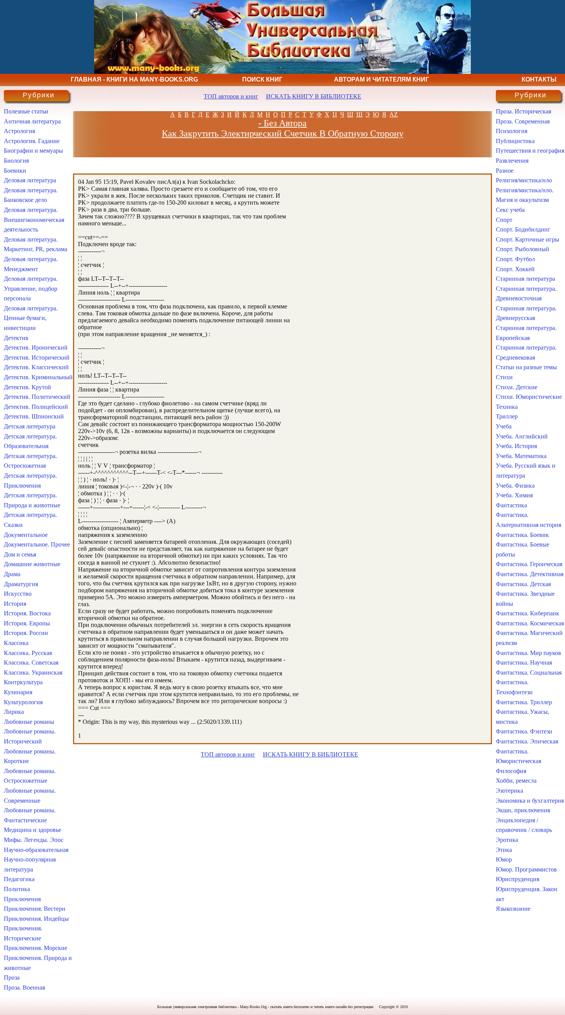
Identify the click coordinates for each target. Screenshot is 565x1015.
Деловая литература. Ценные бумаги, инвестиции (31, 318)
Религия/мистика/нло (524, 180)
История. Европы (27, 623)
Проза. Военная (24, 987)
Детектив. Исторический (37, 357)
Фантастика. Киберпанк (527, 613)
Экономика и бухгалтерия (530, 800)
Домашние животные (32, 564)
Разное (504, 170)
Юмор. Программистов (526, 869)
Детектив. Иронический (36, 347)
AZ (393, 114)
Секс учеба (510, 210)
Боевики (15, 170)
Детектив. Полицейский (36, 406)
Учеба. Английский (522, 436)
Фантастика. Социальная (529, 672)
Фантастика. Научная (524, 662)
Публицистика (515, 141)
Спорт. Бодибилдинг (523, 229)
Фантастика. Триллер (524, 702)
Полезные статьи (26, 111)
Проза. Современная (523, 121)
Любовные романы (29, 721)
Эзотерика (509, 790)
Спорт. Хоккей (515, 269)
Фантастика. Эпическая (527, 741)
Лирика (14, 711)
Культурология (23, 702)
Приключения (22, 899)
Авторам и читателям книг (381, 79)
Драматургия (21, 584)
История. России (26, 633)
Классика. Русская (28, 653)
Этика (504, 850)
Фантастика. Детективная (529, 574)
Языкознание (513, 908)
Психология (511, 131)
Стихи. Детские (516, 387)
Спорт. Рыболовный (522, 249)
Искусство (18, 593)
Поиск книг (262, 79)
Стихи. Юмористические (529, 396)
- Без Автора (282, 123)
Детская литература (29, 426)
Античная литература (32, 121)
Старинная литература (525, 278)
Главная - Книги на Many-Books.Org (134, 79)
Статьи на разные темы (526, 367)
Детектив (16, 338)
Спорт (504, 220)
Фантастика (511, 505)
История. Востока (27, 613)
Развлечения (512, 160)
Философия (511, 771)
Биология (16, 160)
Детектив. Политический (37, 396)
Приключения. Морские (35, 948)
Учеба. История (516, 446)
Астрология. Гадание (32, 141)
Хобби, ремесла (516, 780)
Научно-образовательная (36, 850)
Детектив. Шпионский (34, 416)
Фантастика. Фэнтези (524, 731)
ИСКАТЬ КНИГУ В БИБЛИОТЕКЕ (313, 96)
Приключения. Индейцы (36, 918)
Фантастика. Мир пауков (528, 653)
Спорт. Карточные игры (527, 239)
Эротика (507, 840)
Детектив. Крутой (27, 387)
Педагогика (19, 879)
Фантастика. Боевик (522, 535)
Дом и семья (20, 554)
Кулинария (18, 692)
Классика (16, 643)
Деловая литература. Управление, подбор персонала (31, 288)
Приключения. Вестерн (34, 908)
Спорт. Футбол (515, 259)
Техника (507, 406)
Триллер (507, 416)
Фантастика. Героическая (529, 564)
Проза (12, 977)
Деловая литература (30, 180)
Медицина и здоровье (32, 830)
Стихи (504, 377)
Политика (17, 889)
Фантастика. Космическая (530, 623)
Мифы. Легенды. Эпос (33, 840)
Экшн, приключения (523, 810)
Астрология (19, 131)
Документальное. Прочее (37, 544)
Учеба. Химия (514, 495)
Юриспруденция (517, 879)
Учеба (504, 426)
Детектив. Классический (36, 367)
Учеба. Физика (515, 485)
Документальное (26, 535)
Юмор (504, 859)
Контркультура (23, 682)
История (15, 603)
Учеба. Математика (521, 456)
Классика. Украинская (33, 672)
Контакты (539, 79)
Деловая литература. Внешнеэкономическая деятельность (34, 220)
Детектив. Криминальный (38, 377)
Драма (12, 574)
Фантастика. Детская (523, 584)
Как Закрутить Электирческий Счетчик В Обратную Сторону (283, 133)
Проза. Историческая (523, 111)
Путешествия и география (530, 150)
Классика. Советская (31, 662)
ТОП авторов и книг (231, 96)
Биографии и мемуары (33, 150)
